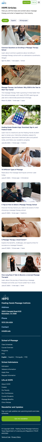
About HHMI (6, 384)
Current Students (7, 396)
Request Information (9, 375)
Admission (5, 366)
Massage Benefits (7, 399)
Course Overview (7, 347)
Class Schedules (7, 344)
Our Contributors (7, 393)
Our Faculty (5, 390)
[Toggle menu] (39, 2)
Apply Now (26, 2)
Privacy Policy (16, 437)
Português (19, 357)
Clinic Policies (6, 402)
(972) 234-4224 (7, 322)
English (5, 20)
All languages (23, 20)
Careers (4, 387)
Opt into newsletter (21, 419)
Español (13, 20)
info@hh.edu (6, 331)
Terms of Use (6, 437)
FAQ (3, 354)
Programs (5, 350)
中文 (26, 357)
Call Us (34, 2)
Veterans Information (9, 369)
